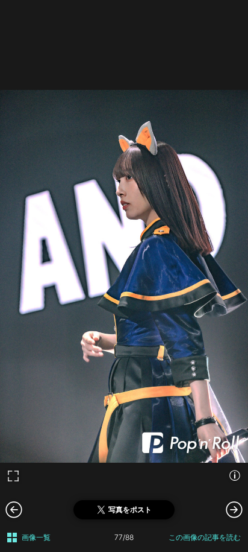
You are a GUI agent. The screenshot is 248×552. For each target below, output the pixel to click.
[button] (234, 509)
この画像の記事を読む (205, 537)
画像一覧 (36, 537)
